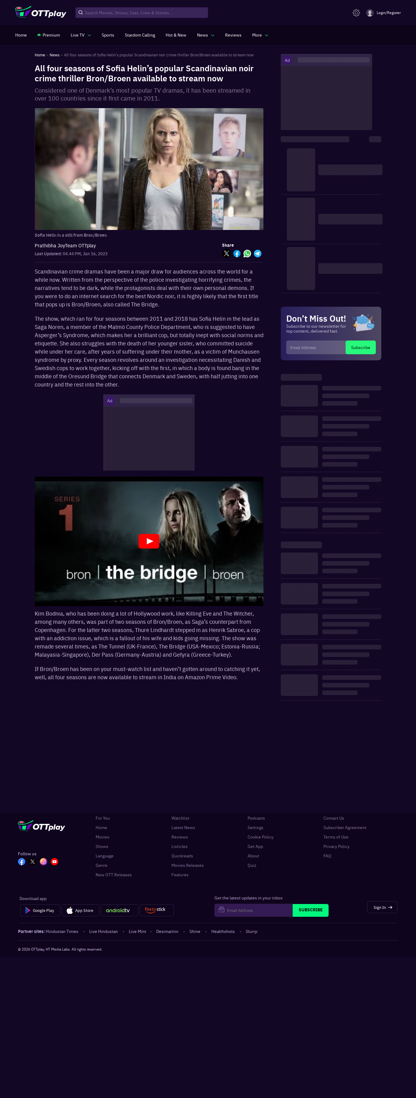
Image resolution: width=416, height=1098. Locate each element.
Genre (102, 865)
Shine (194, 931)
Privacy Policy (336, 846)
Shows (102, 846)
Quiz (252, 865)
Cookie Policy (260, 837)
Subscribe (360, 347)
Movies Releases (187, 865)
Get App (255, 846)
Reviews (179, 837)
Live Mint (137, 931)
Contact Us (333, 818)
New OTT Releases (114, 874)
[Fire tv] (157, 910)
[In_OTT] (43, 862)
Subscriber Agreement (344, 827)
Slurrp (251, 931)
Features (180, 874)
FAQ (327, 856)
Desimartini (167, 931)
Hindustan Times (62, 931)
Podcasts (256, 818)
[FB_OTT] (21, 862)
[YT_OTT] (54, 862)
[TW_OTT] (32, 862)
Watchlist (180, 818)
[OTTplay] (40, 13)
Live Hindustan (103, 931)
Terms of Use (335, 837)
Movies (102, 837)
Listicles (179, 846)
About (253, 856)
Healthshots (223, 931)
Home (101, 827)
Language (105, 856)
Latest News (183, 827)
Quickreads (182, 856)
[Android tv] (120, 910)
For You (103, 818)
